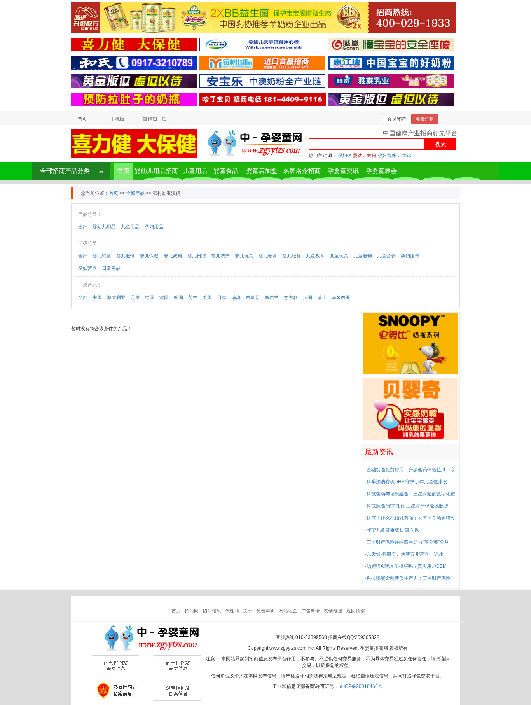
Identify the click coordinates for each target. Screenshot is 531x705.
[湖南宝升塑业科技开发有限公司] (134, 99)
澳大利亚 (116, 297)
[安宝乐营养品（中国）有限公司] (262, 81)
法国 (164, 297)
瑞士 (322, 297)
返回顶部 (355, 611)
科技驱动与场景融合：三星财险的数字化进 (411, 494)
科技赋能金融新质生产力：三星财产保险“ (409, 578)
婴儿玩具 (244, 256)
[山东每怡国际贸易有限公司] (262, 62)
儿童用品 (195, 171)
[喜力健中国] (134, 44)
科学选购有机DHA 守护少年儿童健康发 (407, 482)
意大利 (291, 297)
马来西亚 (341, 297)
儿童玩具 (339, 256)
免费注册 (425, 119)
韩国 (178, 297)
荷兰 (192, 297)
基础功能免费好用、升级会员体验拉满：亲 (411, 469)
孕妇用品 (154, 226)
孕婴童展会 (381, 171)
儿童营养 (386, 256)
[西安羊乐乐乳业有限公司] (263, 17)
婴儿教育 (268, 256)
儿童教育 (315, 256)
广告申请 (310, 611)
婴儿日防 (196, 256)
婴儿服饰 (125, 256)
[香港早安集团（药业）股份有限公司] (391, 62)
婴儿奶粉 (173, 256)
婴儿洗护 (220, 256)
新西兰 (272, 297)
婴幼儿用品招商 (156, 171)
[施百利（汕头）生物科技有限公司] (262, 44)
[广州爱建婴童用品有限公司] (410, 343)
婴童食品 (225, 171)
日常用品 (111, 268)
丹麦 (135, 297)
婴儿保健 (149, 256)
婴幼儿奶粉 (364, 155)
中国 (97, 297)
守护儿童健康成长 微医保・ (395, 530)
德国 (149, 297)
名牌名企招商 (302, 171)
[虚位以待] (134, 81)
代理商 (232, 611)
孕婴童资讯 (343, 171)
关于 (247, 611)
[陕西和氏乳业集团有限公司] (134, 62)
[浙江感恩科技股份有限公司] (391, 44)
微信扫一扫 (154, 119)
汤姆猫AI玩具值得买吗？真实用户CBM (407, 566)
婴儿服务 (291, 256)
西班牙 (253, 297)
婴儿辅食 (102, 256)
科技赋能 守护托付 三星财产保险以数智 (407, 506)
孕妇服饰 (410, 256)
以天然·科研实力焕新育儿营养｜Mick (405, 554)
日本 (221, 297)
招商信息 (212, 611)
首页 (82, 119)
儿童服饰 (362, 256)
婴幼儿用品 (104, 226)
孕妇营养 (386, 155)
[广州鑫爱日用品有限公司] (410, 409)
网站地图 (288, 611)
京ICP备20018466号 (361, 686)
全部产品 (135, 193)
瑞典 (236, 297)
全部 (82, 226)
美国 (207, 297)
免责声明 (265, 611)
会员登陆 (396, 119)
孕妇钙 (345, 155)
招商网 (192, 611)
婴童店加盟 (261, 171)
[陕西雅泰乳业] (391, 81)
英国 (307, 297)
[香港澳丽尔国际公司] (262, 99)
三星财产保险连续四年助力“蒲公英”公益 (408, 542)
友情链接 (333, 611)
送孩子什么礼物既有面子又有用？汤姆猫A (410, 518)
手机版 (117, 119)
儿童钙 (404, 155)
